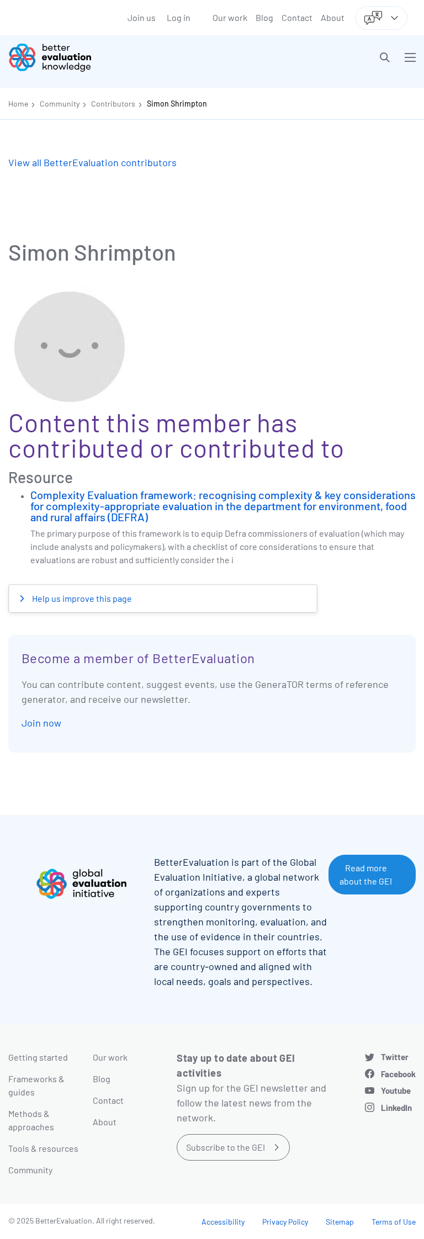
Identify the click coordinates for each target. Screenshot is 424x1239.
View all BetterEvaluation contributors (92, 162)
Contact (297, 17)
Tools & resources (43, 1148)
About (332, 17)
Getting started (38, 1057)
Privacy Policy (285, 1221)
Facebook (398, 1074)
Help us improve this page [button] (81, 598)
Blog (264, 17)
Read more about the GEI (366, 874)
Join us (142, 17)
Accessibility (223, 1221)
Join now (41, 723)
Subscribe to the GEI (225, 1147)
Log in (178, 17)
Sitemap (340, 1221)
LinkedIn (396, 1108)
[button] (385, 57)
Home (18, 103)
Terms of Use (394, 1221)
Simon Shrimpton (177, 103)
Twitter (395, 1057)
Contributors (113, 103)
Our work (230, 17)
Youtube (396, 1090)
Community (60, 103)
